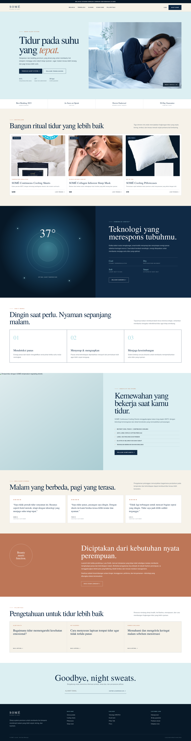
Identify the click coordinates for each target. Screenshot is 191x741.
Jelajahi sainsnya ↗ (118, 279)
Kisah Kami (100, 7)
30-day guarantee (156, 718)
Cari (165, 7)
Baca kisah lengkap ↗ (92, 583)
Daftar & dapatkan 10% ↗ (117, 691)
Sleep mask (70, 724)
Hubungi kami (155, 715)
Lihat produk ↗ (60, 192)
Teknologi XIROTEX (114, 715)
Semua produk (71, 715)
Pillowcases (70, 721)
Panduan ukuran (155, 721)
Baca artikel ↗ (18, 648)
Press (110, 724)
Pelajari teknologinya (54, 71)
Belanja (72, 7)
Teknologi (81, 7)
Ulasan (91, 7)
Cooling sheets (71, 718)
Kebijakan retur (155, 724)
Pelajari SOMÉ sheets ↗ (126, 452)
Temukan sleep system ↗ (31, 71)
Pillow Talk (111, 7)
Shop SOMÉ (175, 7)
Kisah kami (112, 718)
